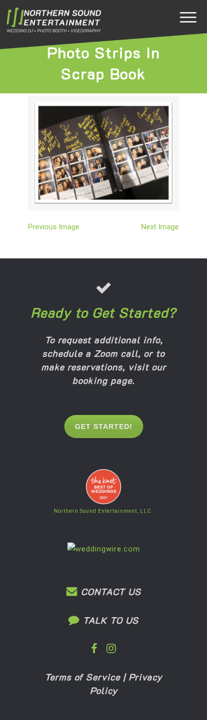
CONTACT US (109, 592)
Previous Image (53, 226)
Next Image (160, 226)
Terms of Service (82, 677)
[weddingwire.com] (103, 548)
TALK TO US (109, 620)
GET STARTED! (104, 426)
